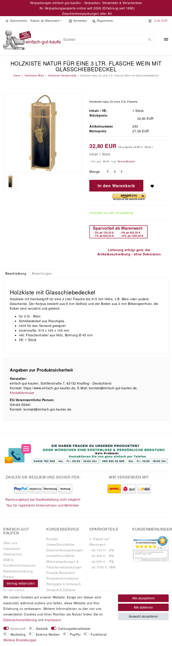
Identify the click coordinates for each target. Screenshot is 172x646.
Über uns (10, 543)
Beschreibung (15, 273)
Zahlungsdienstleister (74, 628)
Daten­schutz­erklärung (20, 620)
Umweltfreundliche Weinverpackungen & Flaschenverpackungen (64, 561)
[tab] (15, 273)
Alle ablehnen (143, 607)
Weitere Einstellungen (20, 640)
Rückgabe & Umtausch (63, 584)
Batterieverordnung (18, 571)
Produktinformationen (62, 578)
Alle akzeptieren (143, 598)
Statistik (42, 628)
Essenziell (18, 628)
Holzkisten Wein (34, 75)
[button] (33, 20)
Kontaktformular (22, 392)
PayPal (75, 634)
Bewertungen (42, 273)
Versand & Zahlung (60, 589)
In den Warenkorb (116, 185)
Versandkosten (125, 161)
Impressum (11, 548)
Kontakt (52, 539)
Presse (8, 576)
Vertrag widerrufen (20, 583)
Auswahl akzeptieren (143, 616)
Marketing (18, 634)
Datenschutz (12, 554)
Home (16, 75)
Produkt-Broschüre (60, 572)
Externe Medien (48, 634)
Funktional (99, 634)
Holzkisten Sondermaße (62, 75)
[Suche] (150, 39)
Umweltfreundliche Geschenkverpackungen (64, 547)
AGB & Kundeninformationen (19, 562)
